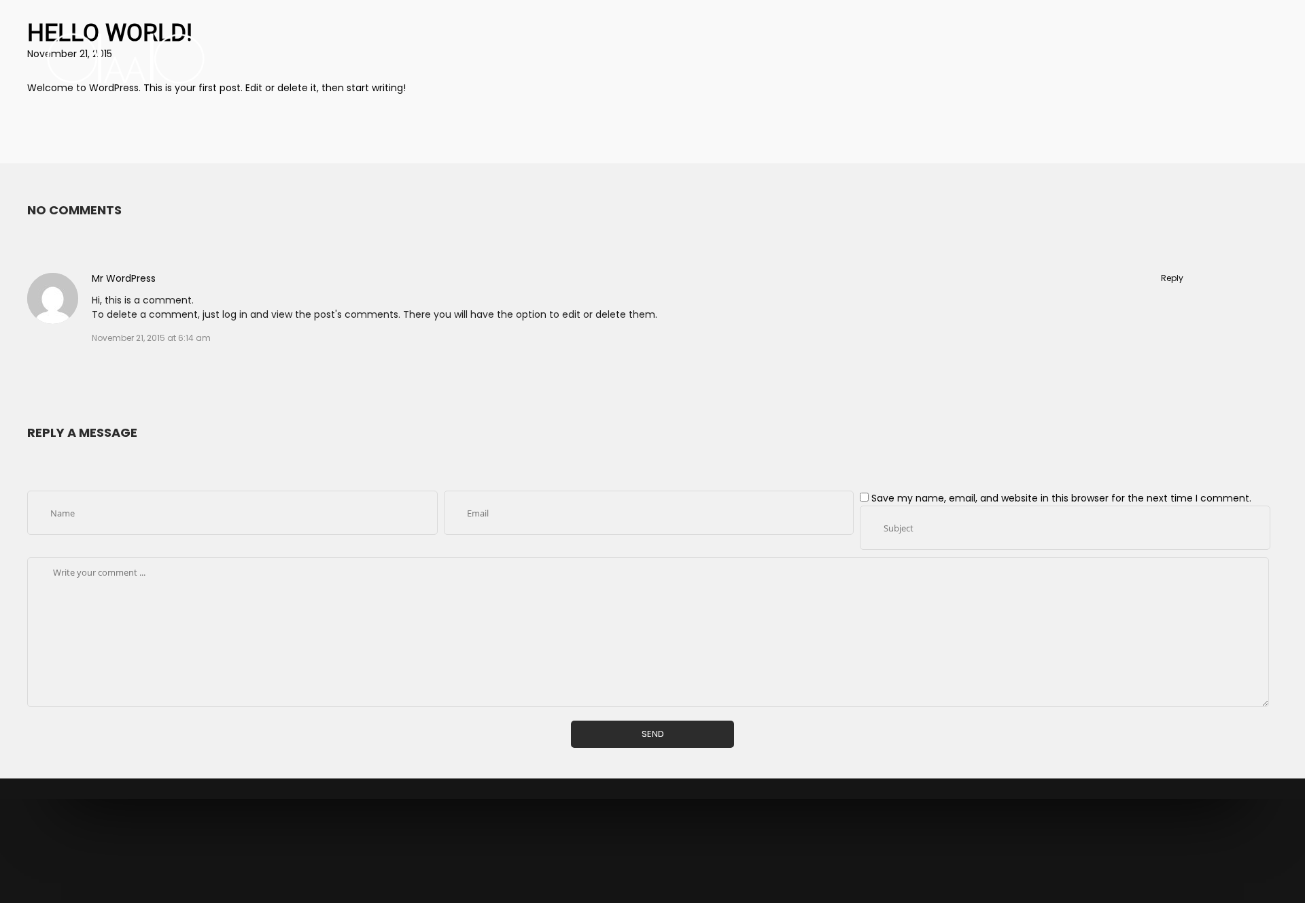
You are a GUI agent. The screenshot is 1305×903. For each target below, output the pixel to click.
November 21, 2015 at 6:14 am (151, 338)
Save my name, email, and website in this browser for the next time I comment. (1061, 498)
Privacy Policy (620, 858)
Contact (702, 858)
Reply (1172, 278)
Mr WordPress (124, 278)
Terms (667, 858)
